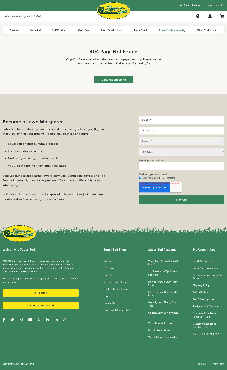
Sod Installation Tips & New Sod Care (162, 273)
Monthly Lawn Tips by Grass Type (163, 304)
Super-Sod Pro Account (206, 268)
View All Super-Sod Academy (163, 337)
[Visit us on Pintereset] (39, 320)
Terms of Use (200, 364)
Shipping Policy (201, 285)
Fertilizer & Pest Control (116, 289)
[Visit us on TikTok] (64, 319)
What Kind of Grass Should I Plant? (163, 263)
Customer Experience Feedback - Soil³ (204, 325)
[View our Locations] (197, 16)
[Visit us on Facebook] (4, 320)
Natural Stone (111, 303)
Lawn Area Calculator (189, 5)
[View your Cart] (222, 16)
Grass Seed (109, 275)
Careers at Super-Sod (40, 305)
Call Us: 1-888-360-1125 (206, 334)
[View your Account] (210, 16)
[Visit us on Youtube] (30, 320)
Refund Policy (200, 292)
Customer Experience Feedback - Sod (204, 315)
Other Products (205, 30)
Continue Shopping (113, 79)
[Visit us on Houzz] (47, 320)
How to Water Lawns (159, 330)
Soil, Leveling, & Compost (117, 282)
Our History (41, 292)
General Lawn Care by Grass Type (163, 314)
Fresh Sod (109, 268)
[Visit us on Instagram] (21, 320)
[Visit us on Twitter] (12, 320)
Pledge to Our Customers (206, 306)
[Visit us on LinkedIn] (56, 320)
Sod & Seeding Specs (204, 299)
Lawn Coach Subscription (117, 310)
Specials (108, 261)
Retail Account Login (204, 261)
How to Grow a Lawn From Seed (162, 283)
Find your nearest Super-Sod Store (208, 277)
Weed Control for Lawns (161, 323)
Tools (106, 296)
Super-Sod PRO (216, 5)
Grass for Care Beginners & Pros (162, 294)
